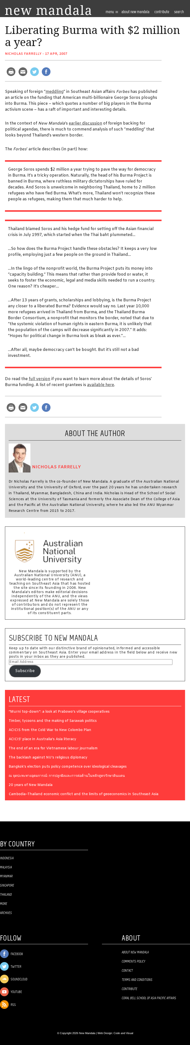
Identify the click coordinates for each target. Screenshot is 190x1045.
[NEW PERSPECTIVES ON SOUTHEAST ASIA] (48, 10)
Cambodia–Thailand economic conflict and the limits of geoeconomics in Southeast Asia (83, 794)
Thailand (6, 895)
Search (179, 12)
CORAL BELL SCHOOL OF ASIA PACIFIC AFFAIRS (149, 998)
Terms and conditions (137, 980)
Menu (110, 12)
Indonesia (7, 858)
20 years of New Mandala (30, 785)
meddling (55, 91)
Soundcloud (18, 979)
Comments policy (133, 962)
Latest (19, 699)
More (3, 904)
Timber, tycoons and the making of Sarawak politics (53, 721)
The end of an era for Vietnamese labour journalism (53, 749)
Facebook (16, 954)
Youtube (16, 992)
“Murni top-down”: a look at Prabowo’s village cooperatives (59, 712)
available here (100, 385)
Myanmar (6, 876)
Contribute (129, 989)
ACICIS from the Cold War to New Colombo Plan (50, 730)
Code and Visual (123, 1033)
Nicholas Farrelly (23, 54)
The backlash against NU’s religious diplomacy (48, 758)
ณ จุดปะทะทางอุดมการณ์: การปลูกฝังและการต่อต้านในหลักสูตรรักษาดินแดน (67, 776)
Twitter (15, 967)
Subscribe (25, 671)
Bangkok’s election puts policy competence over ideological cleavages (68, 767)
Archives (6, 913)
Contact (127, 971)
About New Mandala (135, 12)
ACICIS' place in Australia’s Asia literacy (42, 739)
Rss (13, 1005)
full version (39, 379)
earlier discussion (85, 123)
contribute (161, 12)
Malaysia (6, 867)
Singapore (7, 886)
